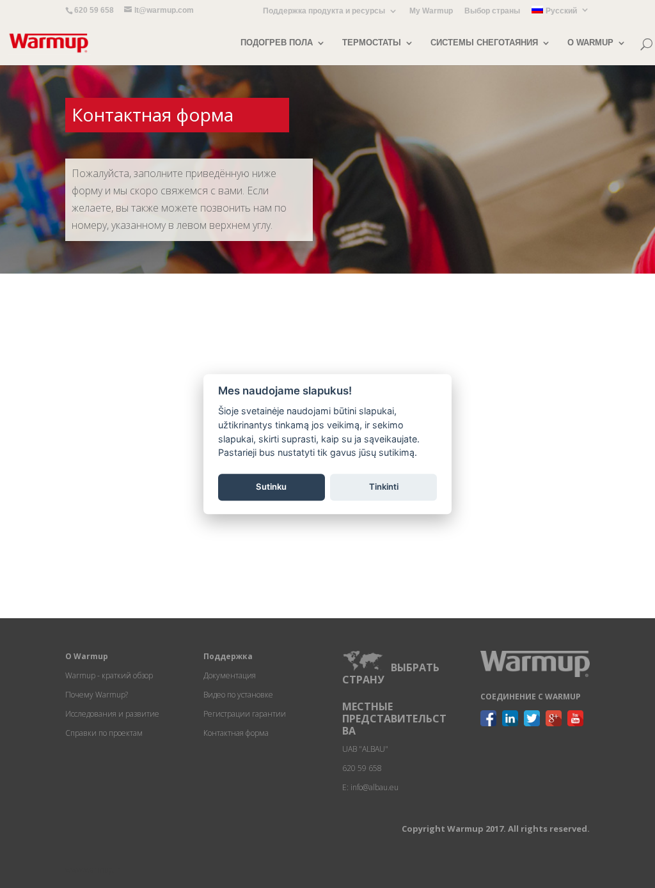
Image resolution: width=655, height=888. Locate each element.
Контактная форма (236, 733)
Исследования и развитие (112, 713)
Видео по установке (238, 694)
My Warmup (431, 11)
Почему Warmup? (96, 694)
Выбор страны (492, 11)
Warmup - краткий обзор (109, 675)
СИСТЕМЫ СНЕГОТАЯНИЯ (484, 42)
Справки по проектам (104, 733)
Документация (229, 675)
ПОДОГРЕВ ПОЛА (277, 42)
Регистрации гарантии (244, 713)
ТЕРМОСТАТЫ (371, 42)
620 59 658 (94, 10)
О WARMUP (590, 42)
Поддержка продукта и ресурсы (324, 11)
